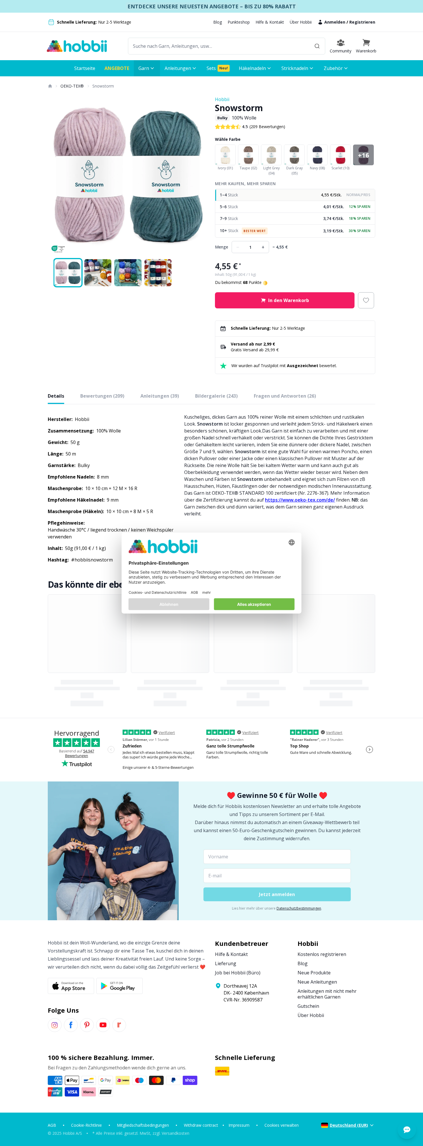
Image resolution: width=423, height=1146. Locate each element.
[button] (366, 46)
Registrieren (362, 22)
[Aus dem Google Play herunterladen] (119, 986)
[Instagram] (55, 1025)
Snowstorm (103, 86)
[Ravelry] (119, 1025)
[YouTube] (103, 1025)
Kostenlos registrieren (322, 954)
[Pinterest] (87, 1025)
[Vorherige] (56, 176)
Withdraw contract (201, 1125)
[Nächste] (200, 176)
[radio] (295, 195)
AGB (52, 1125)
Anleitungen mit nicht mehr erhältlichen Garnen (327, 994)
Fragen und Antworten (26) (285, 396)
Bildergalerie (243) (216, 396)
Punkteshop (239, 22)
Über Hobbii (301, 22)
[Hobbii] (77, 46)
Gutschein (308, 1006)
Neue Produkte (314, 972)
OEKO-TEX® (72, 86)
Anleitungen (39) (159, 396)
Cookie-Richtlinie (86, 1125)
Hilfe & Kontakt (270, 22)
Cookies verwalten (281, 1125)
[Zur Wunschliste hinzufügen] (366, 300)
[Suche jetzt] (317, 46)
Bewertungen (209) (102, 396)
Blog (217, 22)
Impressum (238, 1125)
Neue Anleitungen (317, 982)
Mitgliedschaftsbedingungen (143, 1125)
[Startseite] (50, 86)
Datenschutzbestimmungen (299, 908)
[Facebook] (71, 1025)
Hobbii (222, 99)
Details (56, 396)
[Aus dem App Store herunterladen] (71, 986)
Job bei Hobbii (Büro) (237, 972)
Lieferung (225, 963)
